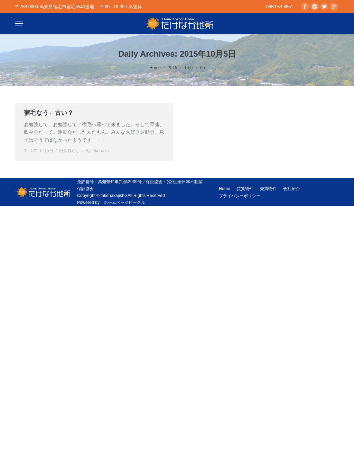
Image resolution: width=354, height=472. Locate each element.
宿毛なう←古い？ (49, 112)
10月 (188, 67)
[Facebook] (305, 6)
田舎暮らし (69, 150)
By (97, 150)
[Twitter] (324, 6)
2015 (172, 67)
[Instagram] (314, 6)
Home (155, 67)
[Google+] (334, 6)
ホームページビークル (124, 202)
